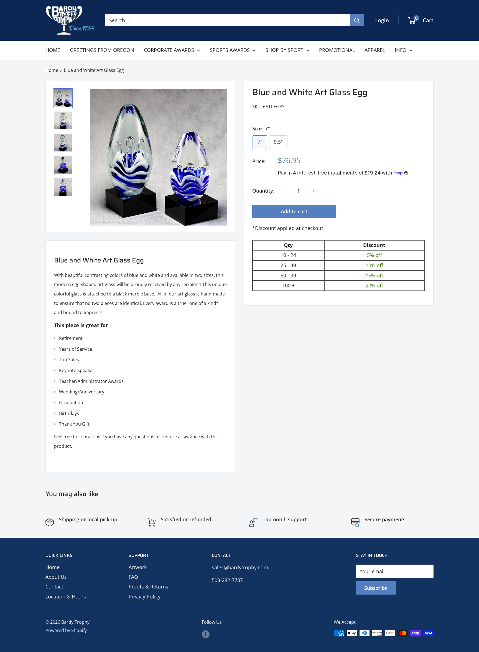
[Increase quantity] (313, 191)
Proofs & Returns (148, 586)
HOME (52, 50)
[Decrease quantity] (284, 191)
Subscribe (376, 588)
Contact (54, 586)
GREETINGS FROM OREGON (102, 50)
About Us (56, 576)
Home (51, 70)
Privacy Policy (144, 596)
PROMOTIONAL (337, 50)
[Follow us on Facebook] (206, 634)
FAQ (133, 576)
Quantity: (263, 190)
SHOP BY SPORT (284, 50)
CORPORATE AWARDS (169, 50)
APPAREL (375, 50)
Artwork (138, 567)
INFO (400, 50)
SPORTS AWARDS (230, 50)
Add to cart (294, 211)
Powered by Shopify (66, 630)
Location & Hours (65, 596)
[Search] (357, 20)
